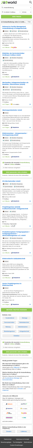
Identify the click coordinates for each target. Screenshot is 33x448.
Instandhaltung (8, 22)
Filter (29, 22)
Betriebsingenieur (9, 331)
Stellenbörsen (28, 442)
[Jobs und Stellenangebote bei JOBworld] (9, 2)
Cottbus (23, 22)
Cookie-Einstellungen (16, 445)
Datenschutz (8, 439)
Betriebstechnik (24, 322)
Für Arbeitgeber (17, 442)
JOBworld (16, 367)
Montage (24, 318)
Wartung (8, 327)
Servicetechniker (9, 322)
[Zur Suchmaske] (30, 2)
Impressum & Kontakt (22, 439)
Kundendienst (10, 318)
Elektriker (16, 335)
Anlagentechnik (24, 331)
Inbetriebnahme (23, 327)
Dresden (20, 388)
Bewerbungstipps (6, 442)
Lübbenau (5, 390)
